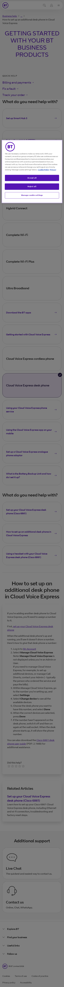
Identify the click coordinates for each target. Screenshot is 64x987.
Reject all (32, 186)
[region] (32, 171)
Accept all (32, 178)
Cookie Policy (43, 170)
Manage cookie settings (32, 195)
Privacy (53, 170)
